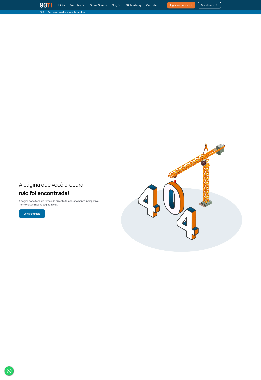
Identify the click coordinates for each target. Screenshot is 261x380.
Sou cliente (207, 5)
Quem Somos (98, 5)
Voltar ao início (32, 213)
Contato (151, 5)
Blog (114, 5)
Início (61, 5)
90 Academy (133, 5)
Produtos (75, 5)
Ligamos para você (181, 5)
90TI (42, 12)
